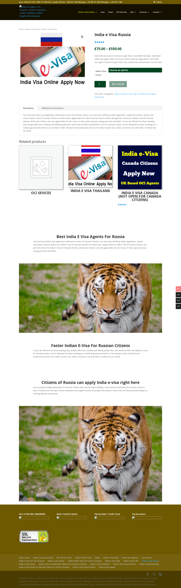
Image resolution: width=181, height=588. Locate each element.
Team (110, 12)
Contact (156, 12)
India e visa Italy (112, 561)
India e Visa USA (130, 561)
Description (28, 108)
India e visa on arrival (43, 557)
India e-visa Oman (56, 561)
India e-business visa (123, 94)
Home (21, 29)
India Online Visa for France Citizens (84, 561)
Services (143, 12)
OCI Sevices (147, 557)
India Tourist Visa (83, 557)
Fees (103, 12)
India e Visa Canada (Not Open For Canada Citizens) (63, 564)
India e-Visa (24, 557)
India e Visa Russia (150, 561)
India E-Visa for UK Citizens (31, 561)
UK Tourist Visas (64, 557)
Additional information (52, 108)
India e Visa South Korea (84, 567)
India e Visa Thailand (100, 564)
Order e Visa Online (86, 12)
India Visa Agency (130, 557)
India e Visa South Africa (124, 564)
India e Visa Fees (110, 557)
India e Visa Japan (107, 567)
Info (132, 12)
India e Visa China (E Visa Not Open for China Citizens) (44, 567)
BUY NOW (118, 84)
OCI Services (121, 12)
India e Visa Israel (27, 564)
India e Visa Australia (149, 564)
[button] (82, 37)
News (97, 557)
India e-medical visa (33, 29)
